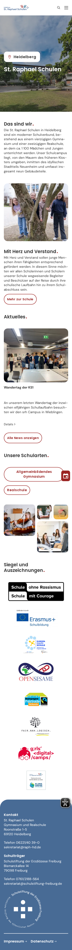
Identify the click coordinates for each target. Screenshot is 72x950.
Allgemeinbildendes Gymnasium (34, 474)
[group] (36, 377)
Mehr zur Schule (20, 299)
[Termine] (65, 475)
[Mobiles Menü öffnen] (66, 7)
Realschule (17, 490)
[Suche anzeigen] (58, 8)
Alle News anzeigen (23, 438)
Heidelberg (25, 57)
